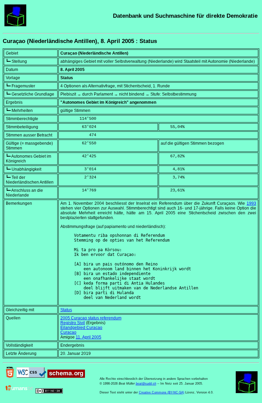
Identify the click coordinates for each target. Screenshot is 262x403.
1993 (251, 203)
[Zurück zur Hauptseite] (15, 25)
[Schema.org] (66, 376)
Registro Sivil (72, 322)
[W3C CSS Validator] (31, 376)
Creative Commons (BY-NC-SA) (161, 392)
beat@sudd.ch (146, 383)
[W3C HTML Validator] (9, 376)
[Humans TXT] (19, 392)
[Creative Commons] (49, 392)
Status (66, 309)
